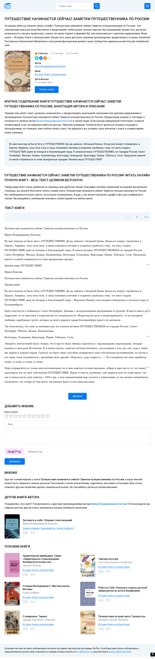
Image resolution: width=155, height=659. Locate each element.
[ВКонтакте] (41, 58)
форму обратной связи (120, 652)
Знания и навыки (31, 528)
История (39, 74)
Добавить (14, 461)
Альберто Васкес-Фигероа (113, 619)
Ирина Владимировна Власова (50, 66)
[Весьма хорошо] (29, 416)
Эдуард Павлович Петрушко (39, 619)
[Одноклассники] (45, 58)
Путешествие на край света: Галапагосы (121, 616)
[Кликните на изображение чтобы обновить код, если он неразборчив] (14, 451)
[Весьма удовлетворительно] (20, 416)
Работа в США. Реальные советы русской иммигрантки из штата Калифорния (122, 589)
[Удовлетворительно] (16, 416)
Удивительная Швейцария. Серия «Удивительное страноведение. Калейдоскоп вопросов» (42, 559)
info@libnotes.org (84, 652)
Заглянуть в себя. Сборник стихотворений (47, 520)
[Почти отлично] (38, 416)
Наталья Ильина (32, 565)
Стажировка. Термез (35, 616)
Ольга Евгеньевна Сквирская (115, 562)
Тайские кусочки (108, 559)
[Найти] (97, 6)
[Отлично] (43, 416)
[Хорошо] (25, 416)
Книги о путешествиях (55, 74)
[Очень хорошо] (34, 416)
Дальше (77, 396)
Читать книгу (46, 89)
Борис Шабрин (31, 592)
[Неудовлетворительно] (7, 416)
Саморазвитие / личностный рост (57, 528)
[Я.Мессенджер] (36, 58)
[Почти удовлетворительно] (11, 416)
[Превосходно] (47, 416)
